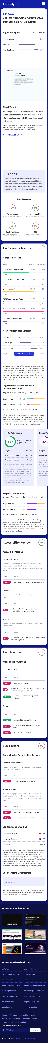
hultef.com (6, 969)
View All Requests (24, 354)
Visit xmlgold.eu (11, 134)
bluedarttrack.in (30, 974)
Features (13, 1015)
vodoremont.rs (30, 980)
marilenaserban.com (10, 980)
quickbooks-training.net (11, 985)
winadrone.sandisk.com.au (34, 985)
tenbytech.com (30, 969)
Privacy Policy (7, 1022)
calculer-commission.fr (11, 996)
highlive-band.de (30, 1007)
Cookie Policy (20, 1022)
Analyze (35, 1030)
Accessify (11, 4)
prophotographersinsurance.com (35, 991)
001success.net (8, 1001)
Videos (4, 1015)
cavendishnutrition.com (11, 974)
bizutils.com (7, 1007)
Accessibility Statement (11, 1018)
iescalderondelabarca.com (34, 996)
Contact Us (23, 1015)
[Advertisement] (24, 60)
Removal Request (30, 1018)
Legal (33, 1015)
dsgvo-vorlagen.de (31, 1001)
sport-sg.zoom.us (9, 991)
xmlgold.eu (8, 14)
